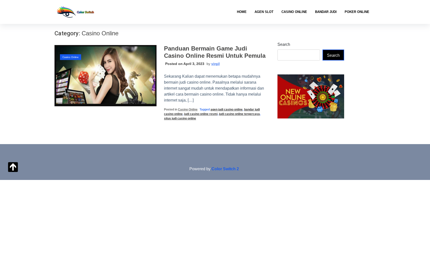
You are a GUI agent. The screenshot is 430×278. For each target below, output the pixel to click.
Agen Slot (264, 12)
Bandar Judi (326, 12)
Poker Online (357, 12)
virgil (215, 64)
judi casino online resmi (200, 114)
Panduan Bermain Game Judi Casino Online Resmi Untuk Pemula (215, 52)
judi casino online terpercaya (239, 114)
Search (283, 44)
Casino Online (294, 12)
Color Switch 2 (225, 169)
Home (242, 12)
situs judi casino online (180, 118)
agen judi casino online (227, 109)
